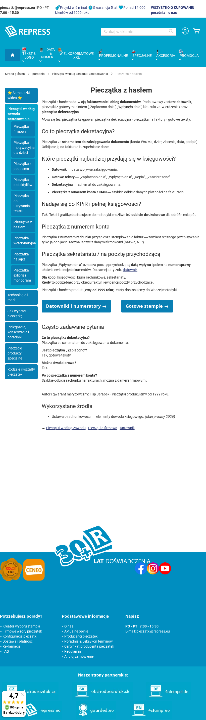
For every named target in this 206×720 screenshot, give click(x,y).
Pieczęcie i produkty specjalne (15, 353)
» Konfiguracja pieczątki (18, 636)
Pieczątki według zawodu (66, 428)
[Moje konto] (185, 31)
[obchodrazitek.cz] (30, 699)
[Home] (12, 55)
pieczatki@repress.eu (153, 631)
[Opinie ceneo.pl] (34, 580)
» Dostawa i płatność (16, 641)
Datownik (127, 428)
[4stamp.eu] (151, 717)
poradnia (158, 13)
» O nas (67, 626)
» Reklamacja (10, 646)
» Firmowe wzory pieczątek (21, 631)
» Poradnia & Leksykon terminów (87, 641)
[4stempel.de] (168, 699)
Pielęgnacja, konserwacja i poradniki (18, 332)
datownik (130, 270)
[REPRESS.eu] (41, 717)
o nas (172, 13)
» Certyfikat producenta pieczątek (88, 646)
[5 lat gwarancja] (11, 580)
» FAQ (4, 651)
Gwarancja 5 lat (105, 8)
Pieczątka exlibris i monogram (22, 275)
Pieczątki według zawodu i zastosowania (80, 74)
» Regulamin (71, 651)
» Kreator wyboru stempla (20, 626)
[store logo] (27, 31)
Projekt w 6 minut (73, 8)
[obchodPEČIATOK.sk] (102, 699)
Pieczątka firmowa (102, 428)
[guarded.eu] (96, 717)
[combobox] (138, 32)
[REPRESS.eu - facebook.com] (141, 573)
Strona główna (15, 74)
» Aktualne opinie (75, 631)
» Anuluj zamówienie (77, 656)
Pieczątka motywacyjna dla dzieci (24, 148)
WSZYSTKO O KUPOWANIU (172, 8)
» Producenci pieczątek (79, 636)
